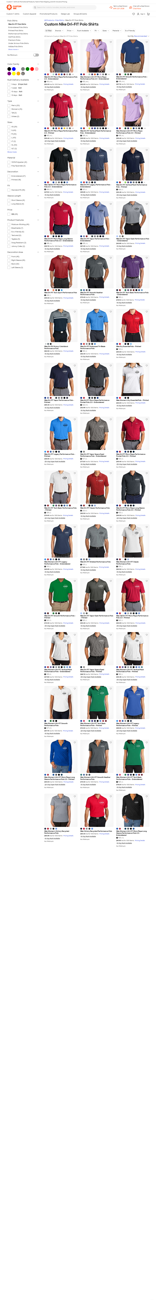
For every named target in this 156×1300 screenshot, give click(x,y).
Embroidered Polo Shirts (18, 27)
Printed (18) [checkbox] (16, 180)
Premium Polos (14, 40)
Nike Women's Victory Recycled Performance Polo (56, 832)
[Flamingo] (84, 721)
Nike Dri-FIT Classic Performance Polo (95, 508)
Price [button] (69, 31)
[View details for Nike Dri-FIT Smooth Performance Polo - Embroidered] (132, 56)
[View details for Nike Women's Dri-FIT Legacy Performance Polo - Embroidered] (61, 541)
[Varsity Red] (84, 505)
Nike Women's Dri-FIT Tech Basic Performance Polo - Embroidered (129, 778)
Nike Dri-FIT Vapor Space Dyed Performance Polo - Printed (92, 671)
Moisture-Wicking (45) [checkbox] (20, 224)
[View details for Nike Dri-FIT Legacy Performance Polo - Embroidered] (97, 164)
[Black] (131, 74)
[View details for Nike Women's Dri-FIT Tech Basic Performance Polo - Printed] (97, 702)
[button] (141, 8)
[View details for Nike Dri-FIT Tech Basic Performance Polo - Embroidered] (132, 271)
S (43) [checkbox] (13, 130)
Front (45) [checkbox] (15, 257)
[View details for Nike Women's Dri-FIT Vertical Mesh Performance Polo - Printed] (132, 648)
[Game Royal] (45, 74)
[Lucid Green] (53, 128)
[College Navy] (45, 829)
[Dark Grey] (89, 182)
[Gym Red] (84, 182)
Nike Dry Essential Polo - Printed (128, 346)
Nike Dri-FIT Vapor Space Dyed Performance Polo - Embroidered (93, 455)
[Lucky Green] (125, 290)
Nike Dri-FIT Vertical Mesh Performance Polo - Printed (131, 186)
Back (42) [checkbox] (15, 264)
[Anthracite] (70, 74)
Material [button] (116, 31)
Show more (12, 49)
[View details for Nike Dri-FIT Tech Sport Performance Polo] (61, 271)
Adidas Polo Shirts (15, 47)
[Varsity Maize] (64, 128)
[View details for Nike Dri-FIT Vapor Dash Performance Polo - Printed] (97, 594)
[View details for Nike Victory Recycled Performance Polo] (97, 810)
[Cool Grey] (67, 74)
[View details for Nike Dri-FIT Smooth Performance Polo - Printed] (61, 594)
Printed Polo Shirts (15, 31)
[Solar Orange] (53, 290)
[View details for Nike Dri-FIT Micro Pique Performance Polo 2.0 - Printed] (61, 109)
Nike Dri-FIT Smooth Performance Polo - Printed (60, 617)
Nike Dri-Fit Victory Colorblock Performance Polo (56, 348)
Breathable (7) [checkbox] (17, 228)
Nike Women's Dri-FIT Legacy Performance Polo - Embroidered (57, 563)
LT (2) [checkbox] (13, 141)
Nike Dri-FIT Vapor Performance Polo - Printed (59, 401)
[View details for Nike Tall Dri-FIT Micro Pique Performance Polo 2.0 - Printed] (132, 594)
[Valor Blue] (67, 182)
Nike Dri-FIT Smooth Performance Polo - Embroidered (132, 78)
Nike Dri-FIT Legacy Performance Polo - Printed (59, 455)
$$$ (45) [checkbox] (14, 214)
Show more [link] (12, 152)
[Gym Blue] (62, 74)
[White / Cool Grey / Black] (45, 344)
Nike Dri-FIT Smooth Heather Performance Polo (91, 294)
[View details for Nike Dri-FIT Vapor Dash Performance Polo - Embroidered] (132, 217)
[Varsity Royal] (139, 290)
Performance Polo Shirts (18, 34)
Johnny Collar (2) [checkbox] (18, 246)
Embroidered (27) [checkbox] (18, 176)
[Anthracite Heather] (87, 290)
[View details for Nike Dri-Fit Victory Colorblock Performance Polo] (61, 325)
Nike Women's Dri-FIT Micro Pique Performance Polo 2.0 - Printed (129, 132)
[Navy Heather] (89, 290)
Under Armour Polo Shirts (18, 43)
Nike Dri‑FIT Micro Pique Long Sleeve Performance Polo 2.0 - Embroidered (58, 240)
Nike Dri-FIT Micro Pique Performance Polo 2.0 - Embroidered (60, 78)
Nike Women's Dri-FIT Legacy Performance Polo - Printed (127, 725)
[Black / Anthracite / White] (51, 344)
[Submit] (35, 7)
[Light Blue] (95, 505)
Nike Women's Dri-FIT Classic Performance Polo (127, 563)
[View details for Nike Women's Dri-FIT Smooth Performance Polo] (61, 702)
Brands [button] (58, 31)
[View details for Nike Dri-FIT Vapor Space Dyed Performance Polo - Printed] (97, 648)
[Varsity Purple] (128, 290)
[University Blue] (142, 290)
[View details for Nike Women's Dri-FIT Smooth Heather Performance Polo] (97, 756)
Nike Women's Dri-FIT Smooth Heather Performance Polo (95, 778)
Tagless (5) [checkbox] (15, 239)
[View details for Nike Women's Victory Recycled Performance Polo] (61, 810)
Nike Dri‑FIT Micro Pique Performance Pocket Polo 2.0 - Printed (130, 455)
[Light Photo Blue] (81, 182)
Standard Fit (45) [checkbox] (18, 190)
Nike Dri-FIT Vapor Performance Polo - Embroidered (95, 240)
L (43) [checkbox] (13, 138)
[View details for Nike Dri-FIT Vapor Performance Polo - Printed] (61, 379)
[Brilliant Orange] (59, 74)
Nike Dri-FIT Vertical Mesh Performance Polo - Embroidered (95, 132)
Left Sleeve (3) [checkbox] (17, 267)
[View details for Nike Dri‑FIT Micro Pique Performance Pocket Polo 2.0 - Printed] (132, 433)
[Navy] (64, 182)
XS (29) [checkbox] (14, 127)
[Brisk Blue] (81, 128)
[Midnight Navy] (95, 182)
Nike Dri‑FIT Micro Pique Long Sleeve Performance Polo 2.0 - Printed (130, 509)
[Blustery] (64, 667)
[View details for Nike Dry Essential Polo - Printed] (132, 325)
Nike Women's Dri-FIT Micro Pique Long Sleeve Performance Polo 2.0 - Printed (59, 778)
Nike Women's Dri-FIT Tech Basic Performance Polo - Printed (93, 725)
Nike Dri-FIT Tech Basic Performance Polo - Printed (60, 509)
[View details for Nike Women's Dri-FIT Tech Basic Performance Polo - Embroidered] (132, 756)
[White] (51, 74)
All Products (49, 20)
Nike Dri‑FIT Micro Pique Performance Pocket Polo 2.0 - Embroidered (94, 401)
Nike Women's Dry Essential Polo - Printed (132, 400)
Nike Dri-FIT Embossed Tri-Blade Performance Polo (92, 348)
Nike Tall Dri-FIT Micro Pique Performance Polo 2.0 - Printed (132, 617)
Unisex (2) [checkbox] (15, 116)
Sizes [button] (105, 31)
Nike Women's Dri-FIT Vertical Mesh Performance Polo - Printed (130, 671)
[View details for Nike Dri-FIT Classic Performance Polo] (97, 487)
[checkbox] (25, 84)
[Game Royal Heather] (84, 236)
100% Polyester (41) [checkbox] (19, 162)
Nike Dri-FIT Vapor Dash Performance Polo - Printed (96, 617)
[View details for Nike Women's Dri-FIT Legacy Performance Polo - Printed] (132, 702)
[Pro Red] (120, 290)
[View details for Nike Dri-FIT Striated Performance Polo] (97, 541)
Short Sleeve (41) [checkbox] (18, 200)
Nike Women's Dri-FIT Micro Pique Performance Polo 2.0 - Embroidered (94, 78)
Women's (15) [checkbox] (16, 109)
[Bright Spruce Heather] (81, 290)
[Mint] (53, 74)
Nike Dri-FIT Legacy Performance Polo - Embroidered (95, 186)
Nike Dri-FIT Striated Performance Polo (95, 562)
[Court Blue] (92, 505)
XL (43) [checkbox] (14, 145)
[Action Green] (125, 182)
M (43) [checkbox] (13, 134)
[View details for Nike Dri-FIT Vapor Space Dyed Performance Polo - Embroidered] (97, 433)
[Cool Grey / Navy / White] (48, 344)
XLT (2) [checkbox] (14, 149)
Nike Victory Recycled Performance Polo (96, 831)
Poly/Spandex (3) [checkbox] (18, 166)
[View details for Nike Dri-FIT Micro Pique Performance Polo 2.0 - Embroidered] (61, 56)
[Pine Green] (125, 74)
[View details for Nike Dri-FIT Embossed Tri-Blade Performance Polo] (97, 325)
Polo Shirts (59, 20)
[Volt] (89, 128)
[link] (14, 7)
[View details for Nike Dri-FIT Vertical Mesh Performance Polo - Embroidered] (97, 109)
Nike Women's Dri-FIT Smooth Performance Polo (56, 725)
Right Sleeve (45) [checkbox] (18, 260)
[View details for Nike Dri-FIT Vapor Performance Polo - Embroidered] (97, 217)
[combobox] (65, 7)
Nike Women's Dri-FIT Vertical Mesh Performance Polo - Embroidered (58, 671)
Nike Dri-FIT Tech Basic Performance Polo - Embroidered (132, 294)
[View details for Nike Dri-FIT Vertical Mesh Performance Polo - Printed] (132, 164)
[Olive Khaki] (131, 290)
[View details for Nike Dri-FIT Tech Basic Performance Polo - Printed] (61, 487)
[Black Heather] (98, 236)
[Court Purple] (56, 74)
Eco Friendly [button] (130, 31)
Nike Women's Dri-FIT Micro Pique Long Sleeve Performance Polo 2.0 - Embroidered (131, 833)
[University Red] (48, 74)
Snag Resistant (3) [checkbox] (18, 243)
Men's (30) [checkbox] (15, 105)
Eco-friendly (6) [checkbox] (17, 232)
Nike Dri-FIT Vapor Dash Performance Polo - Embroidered (132, 240)
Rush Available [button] (83, 31)
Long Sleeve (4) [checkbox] (17, 204)
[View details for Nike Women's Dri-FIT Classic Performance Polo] (132, 541)
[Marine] (106, 128)
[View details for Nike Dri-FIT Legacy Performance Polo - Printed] (61, 433)
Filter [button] (50, 31)
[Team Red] (64, 74)
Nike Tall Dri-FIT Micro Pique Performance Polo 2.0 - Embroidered (60, 186)
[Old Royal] (95, 128)
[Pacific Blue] (62, 290)
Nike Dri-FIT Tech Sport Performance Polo (60, 293)
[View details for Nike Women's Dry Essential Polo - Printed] (132, 379)
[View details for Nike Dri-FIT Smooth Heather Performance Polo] (97, 271)
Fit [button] (96, 31)
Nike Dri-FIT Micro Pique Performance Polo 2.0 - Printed (60, 132)
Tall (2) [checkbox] (14, 113)
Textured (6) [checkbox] (16, 235)
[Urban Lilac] (100, 74)
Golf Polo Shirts (14, 37)
